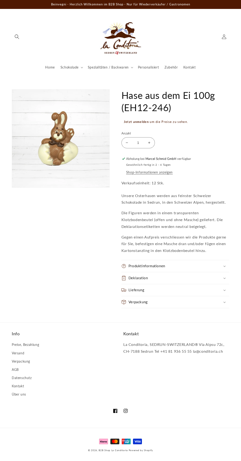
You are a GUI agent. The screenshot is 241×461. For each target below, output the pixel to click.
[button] (17, 37)
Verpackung (21, 361)
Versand (18, 353)
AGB (15, 370)
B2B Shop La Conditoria (113, 450)
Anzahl (126, 133)
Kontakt (18, 386)
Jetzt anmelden (136, 122)
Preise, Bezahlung (25, 345)
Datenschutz (22, 378)
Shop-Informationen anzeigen (149, 172)
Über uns (19, 394)
